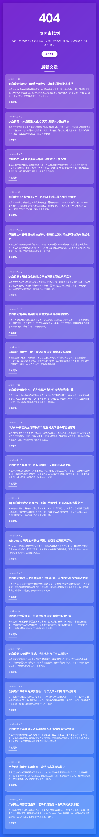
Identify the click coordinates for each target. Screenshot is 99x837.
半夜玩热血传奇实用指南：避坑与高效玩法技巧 (37, 767)
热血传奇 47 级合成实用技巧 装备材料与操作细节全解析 (42, 197)
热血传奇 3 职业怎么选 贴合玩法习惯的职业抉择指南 (40, 276)
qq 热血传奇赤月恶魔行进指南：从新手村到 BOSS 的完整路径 (46, 503)
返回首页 (49, 54)
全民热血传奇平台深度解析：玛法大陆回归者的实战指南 (42, 691)
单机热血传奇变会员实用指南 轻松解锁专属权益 (37, 159)
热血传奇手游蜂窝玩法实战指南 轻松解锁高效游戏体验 (41, 729)
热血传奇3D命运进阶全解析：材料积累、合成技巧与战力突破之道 (48, 578)
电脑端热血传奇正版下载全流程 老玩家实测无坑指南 (40, 352)
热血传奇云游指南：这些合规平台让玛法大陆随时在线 (41, 389)
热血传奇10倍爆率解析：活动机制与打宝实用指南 (38, 653)
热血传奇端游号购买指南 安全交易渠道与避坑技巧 (39, 314)
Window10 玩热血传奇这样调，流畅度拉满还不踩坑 (40, 540)
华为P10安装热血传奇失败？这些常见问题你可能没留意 (42, 427)
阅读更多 (13, 102)
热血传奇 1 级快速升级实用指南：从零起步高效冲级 (40, 465)
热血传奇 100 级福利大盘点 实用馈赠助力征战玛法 (39, 121)
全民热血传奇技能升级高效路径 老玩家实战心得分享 (40, 616)
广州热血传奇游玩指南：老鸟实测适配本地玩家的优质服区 (44, 804)
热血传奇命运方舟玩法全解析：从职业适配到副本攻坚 (41, 84)
